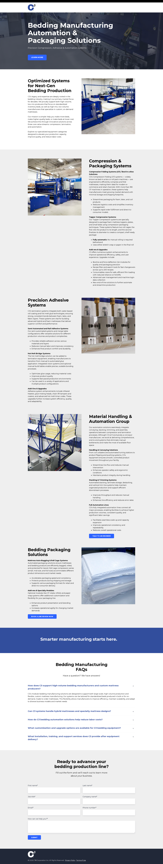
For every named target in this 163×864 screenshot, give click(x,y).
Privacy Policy (70, 860)
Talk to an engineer (101, 536)
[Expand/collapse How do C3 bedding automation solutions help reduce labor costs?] (133, 720)
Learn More (37, 57)
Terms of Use (81, 860)
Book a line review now (42, 616)
